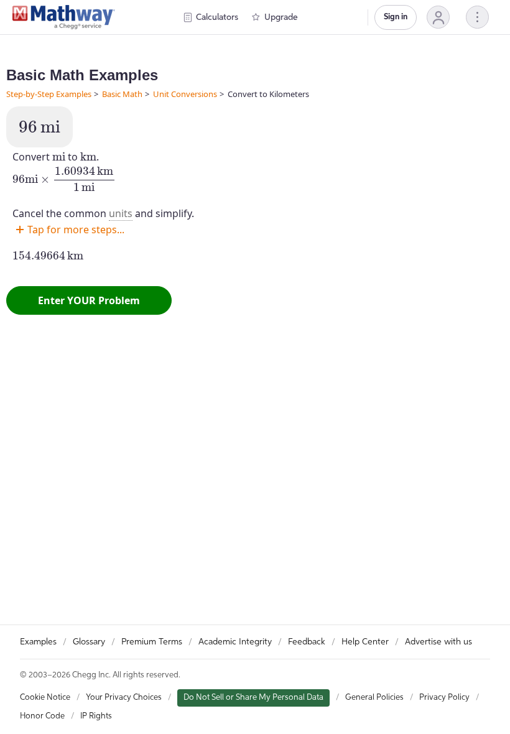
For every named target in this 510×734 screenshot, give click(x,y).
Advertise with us (438, 642)
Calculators (217, 17)
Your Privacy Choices (124, 698)
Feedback (306, 642)
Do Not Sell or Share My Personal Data (253, 698)
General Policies (374, 698)
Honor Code (42, 716)
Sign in (395, 17)
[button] (438, 17)
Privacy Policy (444, 698)
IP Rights (96, 716)
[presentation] (39, 126)
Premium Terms (151, 642)
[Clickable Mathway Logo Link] (63, 17)
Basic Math (122, 94)
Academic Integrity (235, 642)
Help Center (365, 642)
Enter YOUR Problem (89, 300)
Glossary (89, 642)
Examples (38, 642)
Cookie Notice (45, 698)
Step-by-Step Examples (48, 94)
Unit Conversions (185, 94)
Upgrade (281, 17)
